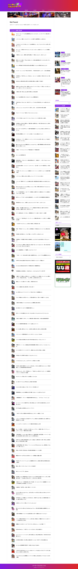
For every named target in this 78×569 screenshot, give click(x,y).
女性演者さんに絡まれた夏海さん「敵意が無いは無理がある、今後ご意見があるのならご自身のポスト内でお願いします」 (33, 124)
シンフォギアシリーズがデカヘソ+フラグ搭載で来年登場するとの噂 (28, 423)
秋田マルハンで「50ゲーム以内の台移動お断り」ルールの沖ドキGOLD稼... (65, 150)
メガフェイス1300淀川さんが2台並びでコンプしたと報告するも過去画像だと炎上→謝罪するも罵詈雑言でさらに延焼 (33, 419)
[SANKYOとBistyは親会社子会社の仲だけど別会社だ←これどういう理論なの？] (57, 178)
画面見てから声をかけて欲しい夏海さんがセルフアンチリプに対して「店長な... (65, 184)
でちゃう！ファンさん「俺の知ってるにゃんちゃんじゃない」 (27, 112)
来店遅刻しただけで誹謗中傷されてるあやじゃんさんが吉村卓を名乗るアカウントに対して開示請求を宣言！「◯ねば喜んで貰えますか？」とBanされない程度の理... (33, 477)
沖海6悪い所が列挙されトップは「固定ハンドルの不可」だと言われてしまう (30, 234)
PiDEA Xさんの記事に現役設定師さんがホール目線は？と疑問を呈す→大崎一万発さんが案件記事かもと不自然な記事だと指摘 (33, 440)
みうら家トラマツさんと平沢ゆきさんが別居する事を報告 (26, 381)
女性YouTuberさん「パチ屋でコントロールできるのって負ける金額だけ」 (29, 529)
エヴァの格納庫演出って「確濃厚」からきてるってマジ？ (26, 249)
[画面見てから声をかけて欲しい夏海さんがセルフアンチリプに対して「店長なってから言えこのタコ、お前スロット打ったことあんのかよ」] (57, 184)
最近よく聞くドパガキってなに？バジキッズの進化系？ (26, 466)
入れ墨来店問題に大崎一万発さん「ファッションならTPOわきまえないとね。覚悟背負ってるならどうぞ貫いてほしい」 (33, 446)
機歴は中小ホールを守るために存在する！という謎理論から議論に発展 (29, 455)
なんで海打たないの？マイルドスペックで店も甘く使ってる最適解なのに (29, 292)
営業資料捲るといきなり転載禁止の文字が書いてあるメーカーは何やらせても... (65, 201)
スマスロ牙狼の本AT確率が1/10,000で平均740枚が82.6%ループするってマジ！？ (31, 339)
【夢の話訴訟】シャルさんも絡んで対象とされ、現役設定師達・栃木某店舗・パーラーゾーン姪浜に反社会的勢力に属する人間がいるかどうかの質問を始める (33, 435)
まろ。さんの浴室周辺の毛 (21, 155)
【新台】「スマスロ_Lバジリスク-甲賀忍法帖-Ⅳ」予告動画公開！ (28, 149)
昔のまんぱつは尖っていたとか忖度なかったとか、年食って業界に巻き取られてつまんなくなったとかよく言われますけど (33, 187)
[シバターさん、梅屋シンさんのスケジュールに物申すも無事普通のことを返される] (57, 110)
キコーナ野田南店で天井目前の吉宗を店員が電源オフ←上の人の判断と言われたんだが (31, 65)
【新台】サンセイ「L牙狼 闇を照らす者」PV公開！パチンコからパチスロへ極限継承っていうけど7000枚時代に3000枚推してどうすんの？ (33, 482)
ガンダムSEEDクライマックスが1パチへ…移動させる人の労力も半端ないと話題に (30, 350)
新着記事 (26, 10)
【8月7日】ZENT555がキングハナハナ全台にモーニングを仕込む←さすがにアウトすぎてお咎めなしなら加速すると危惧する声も (33, 551)
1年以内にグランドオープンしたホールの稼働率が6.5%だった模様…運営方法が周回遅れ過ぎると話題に (33, 461)
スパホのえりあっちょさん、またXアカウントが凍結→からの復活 (28, 360)
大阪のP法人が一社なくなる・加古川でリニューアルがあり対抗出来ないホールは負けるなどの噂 (33, 103)
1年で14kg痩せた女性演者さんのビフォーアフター (25, 408)
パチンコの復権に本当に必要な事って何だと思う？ (25, 286)
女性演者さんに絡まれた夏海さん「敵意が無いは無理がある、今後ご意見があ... (65, 133)
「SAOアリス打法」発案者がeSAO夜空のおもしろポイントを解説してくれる (30, 413)
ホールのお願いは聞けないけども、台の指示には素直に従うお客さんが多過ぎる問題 (31, 329)
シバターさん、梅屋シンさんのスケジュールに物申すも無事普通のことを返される (31, 39)
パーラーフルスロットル (39, 565)
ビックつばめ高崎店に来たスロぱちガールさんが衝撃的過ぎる (27, 97)
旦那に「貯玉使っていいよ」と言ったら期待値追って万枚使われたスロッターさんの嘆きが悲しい (33, 229)
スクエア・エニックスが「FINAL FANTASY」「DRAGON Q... (64, 116)
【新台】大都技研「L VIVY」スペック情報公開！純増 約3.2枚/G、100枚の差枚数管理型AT (32, 318)
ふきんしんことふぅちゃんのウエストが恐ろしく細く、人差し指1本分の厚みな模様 (31, 107)
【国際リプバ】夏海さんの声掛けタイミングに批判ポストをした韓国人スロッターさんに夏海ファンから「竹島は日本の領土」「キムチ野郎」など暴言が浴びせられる (33, 277)
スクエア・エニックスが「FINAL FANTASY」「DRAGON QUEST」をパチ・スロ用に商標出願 (33, 70)
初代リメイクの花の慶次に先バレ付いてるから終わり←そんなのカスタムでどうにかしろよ (32, 313)
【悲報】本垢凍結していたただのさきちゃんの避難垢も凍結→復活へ (28, 302)
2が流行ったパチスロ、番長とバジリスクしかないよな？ (26, 503)
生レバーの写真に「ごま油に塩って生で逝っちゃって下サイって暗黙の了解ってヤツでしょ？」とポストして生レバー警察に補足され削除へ (33, 430)
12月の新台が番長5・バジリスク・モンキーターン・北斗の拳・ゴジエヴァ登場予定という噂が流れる (33, 166)
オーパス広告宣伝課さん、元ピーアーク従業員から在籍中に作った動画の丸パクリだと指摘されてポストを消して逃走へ (33, 192)
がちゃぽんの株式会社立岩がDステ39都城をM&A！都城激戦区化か (28, 265)
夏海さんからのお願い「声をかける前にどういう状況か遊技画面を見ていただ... (65, 212)
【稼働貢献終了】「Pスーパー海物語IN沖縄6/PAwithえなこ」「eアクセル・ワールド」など (32, 397)
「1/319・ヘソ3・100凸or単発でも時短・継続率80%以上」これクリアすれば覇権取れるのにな (33, 255)
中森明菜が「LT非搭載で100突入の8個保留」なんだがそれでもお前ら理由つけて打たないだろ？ (32, 240)
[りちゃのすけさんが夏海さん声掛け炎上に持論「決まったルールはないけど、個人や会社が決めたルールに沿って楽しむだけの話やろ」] (57, 167)
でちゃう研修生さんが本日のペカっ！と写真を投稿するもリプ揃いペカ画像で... (65, 173)
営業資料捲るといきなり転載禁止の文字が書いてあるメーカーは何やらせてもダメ (31, 392)
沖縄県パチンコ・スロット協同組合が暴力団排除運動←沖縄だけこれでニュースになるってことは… (33, 345)
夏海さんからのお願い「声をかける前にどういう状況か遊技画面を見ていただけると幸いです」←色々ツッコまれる (33, 61)
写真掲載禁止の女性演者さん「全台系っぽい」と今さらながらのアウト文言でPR (30, 271)
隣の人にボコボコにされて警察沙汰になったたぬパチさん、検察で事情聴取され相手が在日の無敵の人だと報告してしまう (33, 145)
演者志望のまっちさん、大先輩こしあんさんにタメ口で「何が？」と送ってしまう (31, 202)
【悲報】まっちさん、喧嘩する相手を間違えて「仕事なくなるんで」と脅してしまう (31, 54)
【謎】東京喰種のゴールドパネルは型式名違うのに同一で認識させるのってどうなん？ (31, 513)
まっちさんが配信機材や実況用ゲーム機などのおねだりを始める (27, 545)
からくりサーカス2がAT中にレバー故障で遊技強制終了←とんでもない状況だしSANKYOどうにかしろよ (33, 129)
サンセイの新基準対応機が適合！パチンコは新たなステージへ (27, 323)
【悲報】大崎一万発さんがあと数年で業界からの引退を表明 (27, 91)
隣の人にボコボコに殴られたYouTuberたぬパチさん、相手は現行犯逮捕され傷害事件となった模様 (33, 509)
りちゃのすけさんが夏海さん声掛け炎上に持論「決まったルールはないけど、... (65, 167)
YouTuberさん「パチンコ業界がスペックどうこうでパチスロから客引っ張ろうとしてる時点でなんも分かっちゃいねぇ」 (33, 140)
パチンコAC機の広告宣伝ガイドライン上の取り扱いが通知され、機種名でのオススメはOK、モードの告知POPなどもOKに (33, 519)
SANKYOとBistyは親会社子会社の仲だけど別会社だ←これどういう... (65, 178)
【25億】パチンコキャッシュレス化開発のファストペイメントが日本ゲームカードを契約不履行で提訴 (33, 171)
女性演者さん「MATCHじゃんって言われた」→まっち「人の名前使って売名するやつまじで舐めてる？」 (33, 76)
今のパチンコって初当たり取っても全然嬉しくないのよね (26, 376)
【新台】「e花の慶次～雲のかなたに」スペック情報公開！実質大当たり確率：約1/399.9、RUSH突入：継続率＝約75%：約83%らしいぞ (32, 208)
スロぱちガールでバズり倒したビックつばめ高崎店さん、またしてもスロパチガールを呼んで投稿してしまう (33, 45)
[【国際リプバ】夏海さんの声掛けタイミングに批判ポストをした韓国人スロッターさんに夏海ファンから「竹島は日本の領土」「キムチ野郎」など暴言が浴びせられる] (57, 195)
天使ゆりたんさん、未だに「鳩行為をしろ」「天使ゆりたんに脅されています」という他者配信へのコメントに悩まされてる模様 (33, 372)
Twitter (43, 10)
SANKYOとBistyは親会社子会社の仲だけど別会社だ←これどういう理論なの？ (30, 260)
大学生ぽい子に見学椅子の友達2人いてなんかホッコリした (26, 355)
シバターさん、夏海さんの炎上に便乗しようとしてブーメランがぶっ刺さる (29, 176)
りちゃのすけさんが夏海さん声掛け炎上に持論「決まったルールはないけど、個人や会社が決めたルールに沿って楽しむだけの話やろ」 (33, 245)
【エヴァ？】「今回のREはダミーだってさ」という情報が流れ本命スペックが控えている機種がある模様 (33, 219)
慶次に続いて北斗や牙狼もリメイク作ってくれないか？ (66, 71)
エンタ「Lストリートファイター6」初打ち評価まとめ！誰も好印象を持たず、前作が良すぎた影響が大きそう (33, 535)
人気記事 (34, 10)
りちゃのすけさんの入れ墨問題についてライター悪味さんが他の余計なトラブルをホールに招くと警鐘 (33, 556)
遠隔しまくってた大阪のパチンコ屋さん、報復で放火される (27, 281)
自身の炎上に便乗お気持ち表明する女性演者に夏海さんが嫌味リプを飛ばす (29, 81)
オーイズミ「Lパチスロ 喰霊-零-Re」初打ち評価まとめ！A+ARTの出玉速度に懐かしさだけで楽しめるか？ (33, 403)
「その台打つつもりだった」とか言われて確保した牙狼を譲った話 (28, 223)
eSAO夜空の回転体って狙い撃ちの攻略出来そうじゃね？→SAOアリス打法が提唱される (32, 539)
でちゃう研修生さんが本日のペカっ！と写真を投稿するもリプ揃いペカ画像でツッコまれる (32, 297)
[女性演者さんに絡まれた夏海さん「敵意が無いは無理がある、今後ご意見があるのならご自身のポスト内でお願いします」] (57, 132)
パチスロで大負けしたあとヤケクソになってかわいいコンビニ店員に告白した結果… (31, 118)
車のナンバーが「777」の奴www (22, 471)
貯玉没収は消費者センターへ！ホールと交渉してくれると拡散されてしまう (29, 133)
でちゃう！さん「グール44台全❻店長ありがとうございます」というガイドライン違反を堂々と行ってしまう (33, 34)
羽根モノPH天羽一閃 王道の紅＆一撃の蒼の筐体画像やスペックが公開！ (29, 450)
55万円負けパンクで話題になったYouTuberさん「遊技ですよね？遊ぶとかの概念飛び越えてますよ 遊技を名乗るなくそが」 (33, 498)
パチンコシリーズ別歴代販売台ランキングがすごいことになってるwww (29, 334)
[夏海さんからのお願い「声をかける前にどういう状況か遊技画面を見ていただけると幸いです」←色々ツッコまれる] (57, 212)
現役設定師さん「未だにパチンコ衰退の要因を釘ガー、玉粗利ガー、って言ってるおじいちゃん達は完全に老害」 (33, 161)
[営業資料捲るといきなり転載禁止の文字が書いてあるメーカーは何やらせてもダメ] (57, 201)
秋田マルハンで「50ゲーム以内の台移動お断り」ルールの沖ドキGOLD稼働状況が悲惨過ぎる (33, 197)
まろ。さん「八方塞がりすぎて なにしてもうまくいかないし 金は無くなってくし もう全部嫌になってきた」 (33, 50)
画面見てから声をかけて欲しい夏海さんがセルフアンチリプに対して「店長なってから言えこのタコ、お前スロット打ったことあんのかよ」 (33, 87)
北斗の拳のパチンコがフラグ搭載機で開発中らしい (25, 307)
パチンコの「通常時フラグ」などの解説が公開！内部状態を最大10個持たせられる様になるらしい (33, 182)
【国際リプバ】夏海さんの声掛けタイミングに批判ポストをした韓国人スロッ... (65, 195)
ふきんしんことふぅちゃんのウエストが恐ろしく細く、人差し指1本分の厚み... (65, 138)
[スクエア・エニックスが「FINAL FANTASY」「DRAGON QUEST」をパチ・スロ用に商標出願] (57, 115)
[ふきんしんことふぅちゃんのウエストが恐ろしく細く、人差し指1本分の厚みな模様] (57, 138)
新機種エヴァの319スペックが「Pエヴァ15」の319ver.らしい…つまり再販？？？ (31, 524)
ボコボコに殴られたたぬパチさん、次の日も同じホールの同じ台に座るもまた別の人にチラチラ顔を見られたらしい (33, 493)
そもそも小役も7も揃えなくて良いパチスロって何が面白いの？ (27, 387)
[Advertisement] (63, 35)
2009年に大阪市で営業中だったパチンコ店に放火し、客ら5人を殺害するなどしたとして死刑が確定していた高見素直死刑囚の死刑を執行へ (33, 366)
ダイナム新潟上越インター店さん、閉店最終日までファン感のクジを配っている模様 (31, 213)
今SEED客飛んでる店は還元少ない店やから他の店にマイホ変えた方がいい (66, 55)
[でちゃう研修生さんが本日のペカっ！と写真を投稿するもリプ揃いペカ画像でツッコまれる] (57, 172)
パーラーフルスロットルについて (52, 10)
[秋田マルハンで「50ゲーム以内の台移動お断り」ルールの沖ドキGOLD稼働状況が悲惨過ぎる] (57, 149)
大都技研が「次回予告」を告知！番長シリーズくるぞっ (26, 487)
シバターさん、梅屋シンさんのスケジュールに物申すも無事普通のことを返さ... (65, 110)
